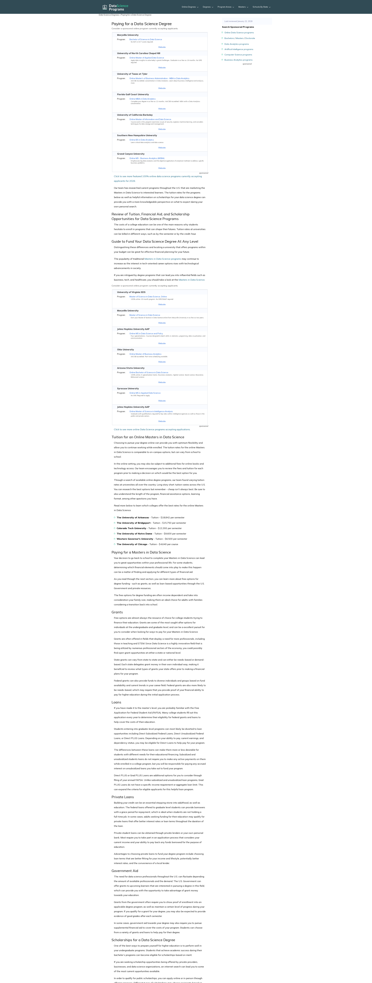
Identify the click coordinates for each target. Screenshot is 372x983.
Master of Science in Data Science (144, 315)
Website (162, 47)
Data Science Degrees (109, 15)
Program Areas (224, 7)
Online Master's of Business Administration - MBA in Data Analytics (159, 78)
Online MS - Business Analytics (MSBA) (146, 158)
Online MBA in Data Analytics (142, 99)
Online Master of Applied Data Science (146, 58)
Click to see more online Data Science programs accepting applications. (152, 429)
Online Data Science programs (239, 32)
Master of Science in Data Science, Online (148, 296)
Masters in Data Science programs (162, 258)
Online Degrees (189, 7)
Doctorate (250, 38)
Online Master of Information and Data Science (150, 119)
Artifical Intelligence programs (239, 49)
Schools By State (260, 7)
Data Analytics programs (237, 44)
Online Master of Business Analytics (145, 354)
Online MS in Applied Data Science (145, 393)
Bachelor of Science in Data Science (145, 39)
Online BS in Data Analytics (141, 140)
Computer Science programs (238, 54)
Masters (242, 7)
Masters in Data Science (192, 279)
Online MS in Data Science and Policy (146, 333)
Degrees (207, 7)
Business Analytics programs (239, 60)
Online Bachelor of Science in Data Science (148, 372)
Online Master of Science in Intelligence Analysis (151, 411)
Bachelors (229, 38)
